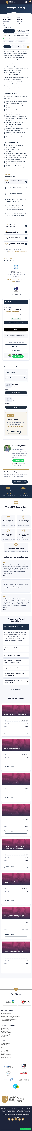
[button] (16, 388)
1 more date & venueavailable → (12, 311)
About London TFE (5, 1043)
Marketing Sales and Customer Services (10, 1019)
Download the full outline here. (17, 252)
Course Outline (17, 47)
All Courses (3, 1022)
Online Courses (4, 1035)
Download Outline (16, 346)
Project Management (6, 1020)
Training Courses (5, 1056)
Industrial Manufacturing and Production (10, 1016)
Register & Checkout (17, 322)
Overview (7, 47)
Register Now (10, 31)
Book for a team (14, 431)
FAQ (2, 1047)
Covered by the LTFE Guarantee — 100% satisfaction (16, 336)
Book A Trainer (4, 1031)
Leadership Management (7, 1017)
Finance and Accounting (6, 1013)
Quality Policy (4, 1051)
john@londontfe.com (19, 463)
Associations (4, 1044)
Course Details (16, 732)
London (3, 1048)
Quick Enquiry (17, 350)
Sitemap (3, 1053)
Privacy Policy (4, 1050)
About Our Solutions (6, 1028)
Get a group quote (20, 481)
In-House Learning (5, 1034)
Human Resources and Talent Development (11, 1015)
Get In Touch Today (16, 689)
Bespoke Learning (5, 1029)
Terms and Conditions (6, 1054)
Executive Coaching (6, 1032)
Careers (3, 1046)
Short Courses (4, 1036)
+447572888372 (18, 465)
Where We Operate (6, 1057)
